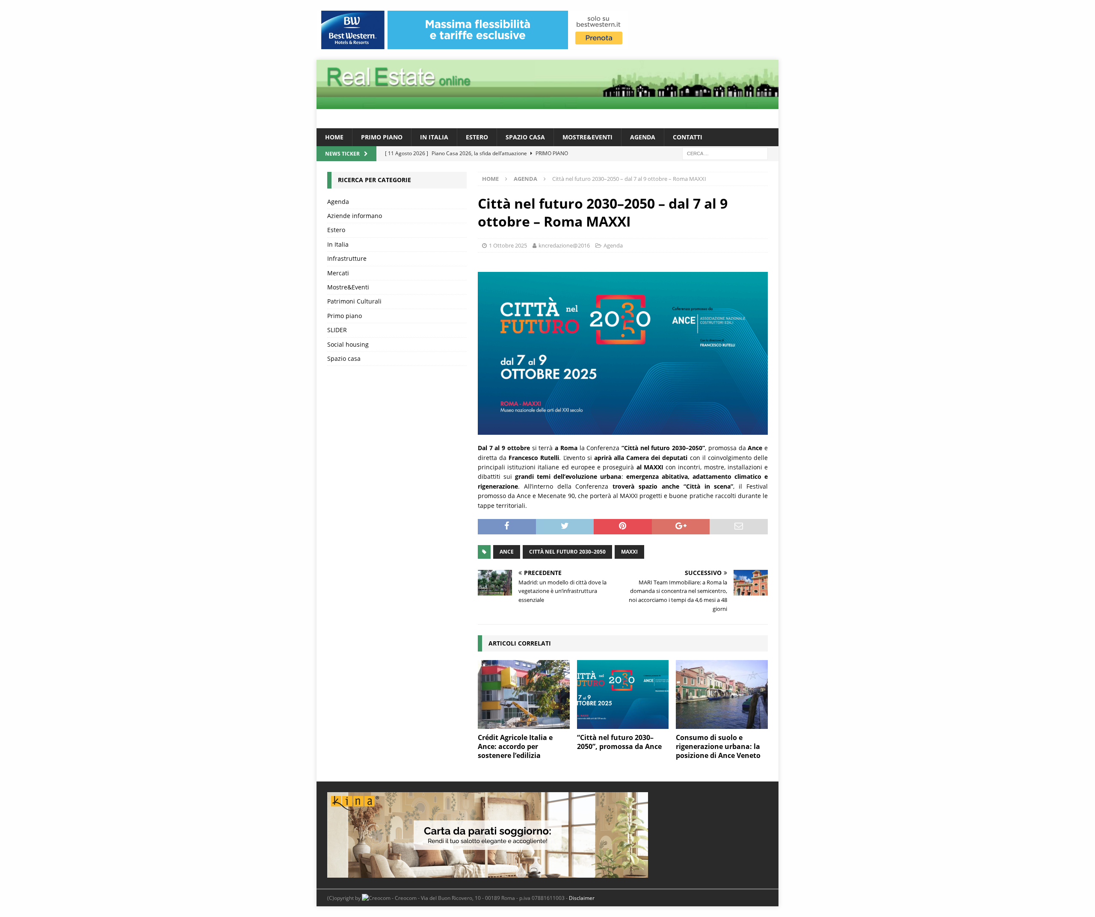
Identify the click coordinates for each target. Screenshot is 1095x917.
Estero (477, 137)
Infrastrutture (347, 258)
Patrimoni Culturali (354, 301)
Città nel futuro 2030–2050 (567, 551)
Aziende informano (354, 216)
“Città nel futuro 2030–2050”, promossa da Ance (619, 742)
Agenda (642, 137)
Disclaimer (582, 898)
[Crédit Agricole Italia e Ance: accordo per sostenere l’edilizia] (524, 694)
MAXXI (629, 551)
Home (334, 137)
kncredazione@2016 (564, 245)
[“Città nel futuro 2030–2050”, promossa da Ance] (623, 694)
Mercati (338, 273)
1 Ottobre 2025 (508, 245)
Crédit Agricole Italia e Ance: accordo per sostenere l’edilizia (515, 746)
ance (507, 551)
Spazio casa (525, 137)
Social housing (348, 344)
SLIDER (337, 330)
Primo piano (381, 137)
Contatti (687, 137)
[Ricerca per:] (725, 153)
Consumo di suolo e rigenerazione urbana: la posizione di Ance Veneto (718, 746)
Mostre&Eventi (587, 137)
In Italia (434, 137)
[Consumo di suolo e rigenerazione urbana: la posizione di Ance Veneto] (722, 694)
